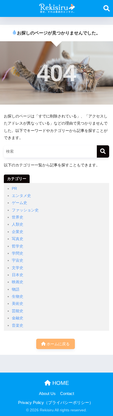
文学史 (17, 267)
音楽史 (17, 325)
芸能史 (17, 311)
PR (14, 188)
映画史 (17, 282)
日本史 (17, 275)
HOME (60, 383)
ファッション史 (25, 210)
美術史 (17, 303)
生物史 (17, 296)
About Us (47, 393)
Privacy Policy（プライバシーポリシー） (55, 402)
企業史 (17, 231)
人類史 (17, 224)
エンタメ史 (21, 195)
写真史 (17, 239)
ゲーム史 (19, 202)
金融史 (17, 318)
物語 (15, 289)
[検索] (103, 151)
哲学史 (17, 246)
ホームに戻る (58, 344)
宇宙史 (17, 260)
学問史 (17, 253)
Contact (67, 393)
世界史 (17, 217)
